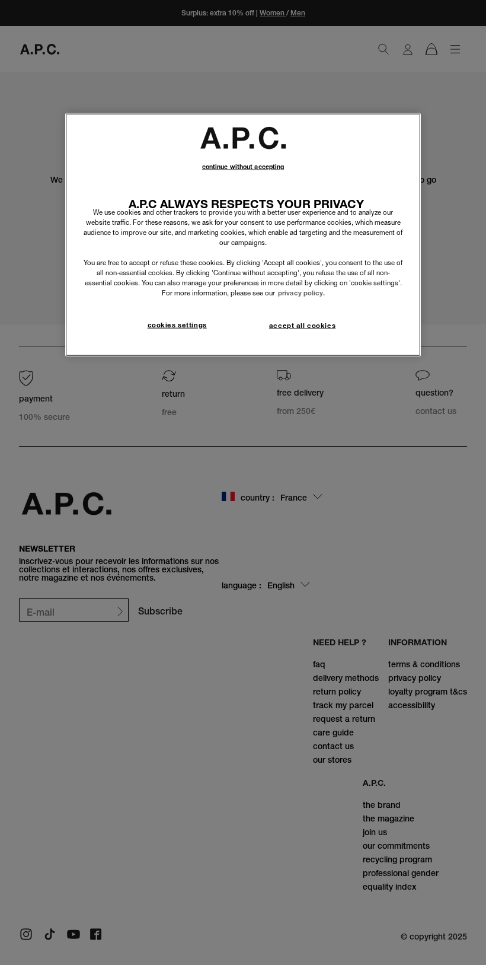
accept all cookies (302, 325)
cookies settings (177, 324)
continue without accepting (243, 167)
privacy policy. (301, 293)
